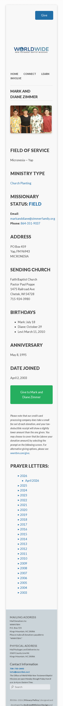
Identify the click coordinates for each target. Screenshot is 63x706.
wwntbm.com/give (19, 453)
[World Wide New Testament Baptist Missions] (31, 57)
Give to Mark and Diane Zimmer (31, 394)
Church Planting (20, 183)
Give (44, 15)
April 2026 (32, 480)
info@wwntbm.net (20, 672)
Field (35, 203)
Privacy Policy (31, 700)
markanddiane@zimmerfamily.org (32, 218)
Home (14, 73)
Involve (15, 78)
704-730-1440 (17, 668)
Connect (29, 73)
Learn (45, 73)
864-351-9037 (30, 223)
